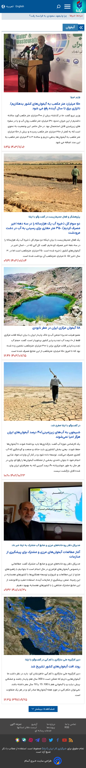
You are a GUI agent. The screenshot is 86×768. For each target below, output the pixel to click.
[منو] (67, 6)
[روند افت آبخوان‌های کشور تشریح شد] (43, 625)
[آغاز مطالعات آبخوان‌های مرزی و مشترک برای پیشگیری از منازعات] (43, 511)
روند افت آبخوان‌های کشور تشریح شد (55, 667)
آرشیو (34, 724)
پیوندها (51, 727)
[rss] (70, 740)
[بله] (22, 741)
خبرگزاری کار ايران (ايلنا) (54, 748)
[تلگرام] (36, 741)
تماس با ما (70, 724)
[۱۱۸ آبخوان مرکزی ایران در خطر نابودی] (43, 296)
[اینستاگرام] (43, 741)
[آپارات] (29, 740)
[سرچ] (58, 6)
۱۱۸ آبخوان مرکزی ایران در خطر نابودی (56, 328)
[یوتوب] (63, 741)
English (20, 6)
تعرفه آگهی (16, 724)
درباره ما (51, 724)
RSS (67, 727)
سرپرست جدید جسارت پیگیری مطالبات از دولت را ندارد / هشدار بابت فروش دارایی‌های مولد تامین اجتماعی (37, 18)
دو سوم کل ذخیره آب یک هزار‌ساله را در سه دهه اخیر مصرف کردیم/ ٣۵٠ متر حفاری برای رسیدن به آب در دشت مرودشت (43, 228)
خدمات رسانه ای (43, 730)
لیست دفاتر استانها (27, 727)
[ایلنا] (79, 6)
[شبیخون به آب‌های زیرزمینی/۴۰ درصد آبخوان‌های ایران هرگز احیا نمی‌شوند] (43, 391)
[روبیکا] (16, 740)
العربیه (10, 6)
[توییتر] (50, 741)
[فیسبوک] (56, 741)
